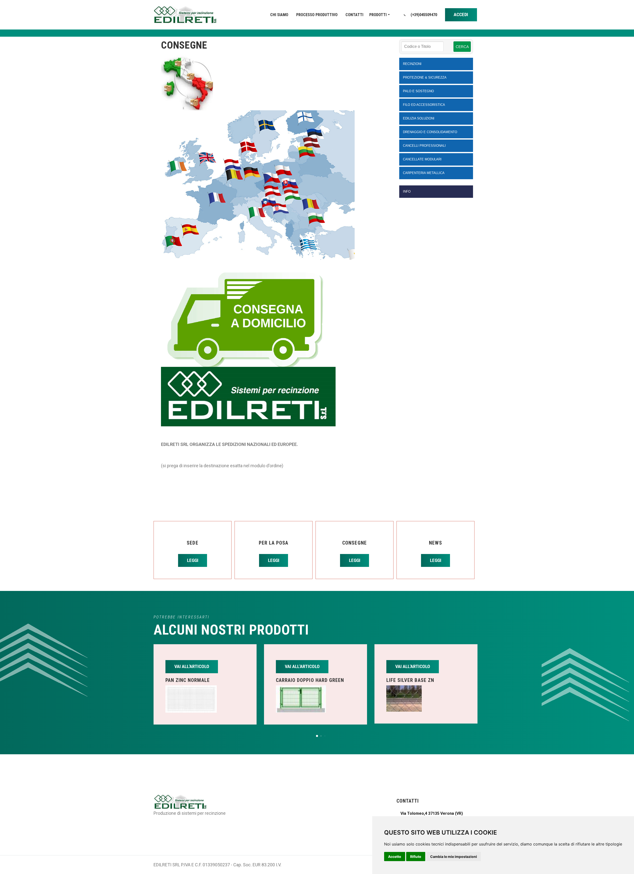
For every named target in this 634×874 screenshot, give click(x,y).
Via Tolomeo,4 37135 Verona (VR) (431, 813)
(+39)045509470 (423, 14)
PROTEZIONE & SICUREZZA (425, 77)
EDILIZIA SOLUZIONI (418, 118)
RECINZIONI (412, 64)
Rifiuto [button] (415, 856)
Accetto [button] (394, 856)
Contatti (354, 14)
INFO (407, 191)
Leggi (192, 560)
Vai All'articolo (191, 666)
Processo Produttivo (317, 14)
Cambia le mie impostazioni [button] (453, 856)
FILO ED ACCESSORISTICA (424, 105)
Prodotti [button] (378, 14)
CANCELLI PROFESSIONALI (424, 145)
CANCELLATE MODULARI (422, 159)
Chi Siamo (279, 14)
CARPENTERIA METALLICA (424, 173)
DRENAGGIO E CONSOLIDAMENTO (430, 132)
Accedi (461, 14)
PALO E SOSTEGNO (418, 91)
